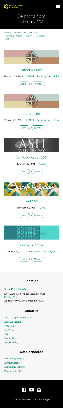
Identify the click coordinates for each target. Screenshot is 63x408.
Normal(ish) (49, 251)
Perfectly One (44, 76)
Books (29, 36)
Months (9, 39)
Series (19, 36)
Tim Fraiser (34, 251)
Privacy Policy (11, 342)
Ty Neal (30, 76)
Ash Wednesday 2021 (32, 157)
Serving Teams (11, 362)
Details (24, 84)
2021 (25, 33)
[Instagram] (39, 390)
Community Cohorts (14, 366)
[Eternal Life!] (31, 106)
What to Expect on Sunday (17, 317)
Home (6, 33)
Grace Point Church (15, 289)
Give (6, 334)
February (33, 33)
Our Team (9, 330)
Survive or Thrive (31, 245)
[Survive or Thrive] (31, 237)
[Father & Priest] (31, 62)
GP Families (10, 326)
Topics (8, 36)
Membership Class (13, 371)
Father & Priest (31, 70)
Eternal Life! (32, 113)
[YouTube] (31, 390)
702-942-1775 (10, 297)
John (56, 76)
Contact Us (9, 338)
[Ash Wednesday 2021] (31, 150)
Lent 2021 (31, 201)
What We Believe (12, 321)
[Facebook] (24, 390)
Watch (39, 84)
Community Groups (14, 358)
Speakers (41, 36)
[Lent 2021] (31, 193)
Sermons (16, 33)
